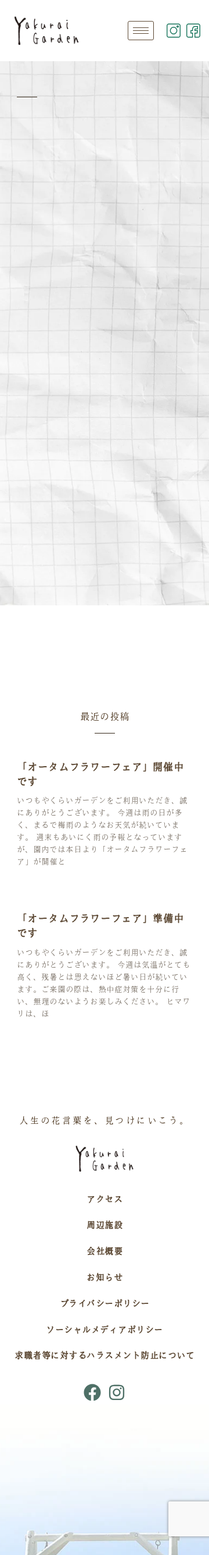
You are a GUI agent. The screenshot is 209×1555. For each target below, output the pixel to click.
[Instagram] (117, 1392)
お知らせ (104, 1277)
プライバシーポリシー (105, 1303)
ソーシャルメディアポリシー (104, 1329)
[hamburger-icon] (141, 30)
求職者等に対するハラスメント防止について (104, 1355)
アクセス (104, 1199)
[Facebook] (92, 1392)
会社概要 (104, 1251)
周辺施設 (104, 1224)
